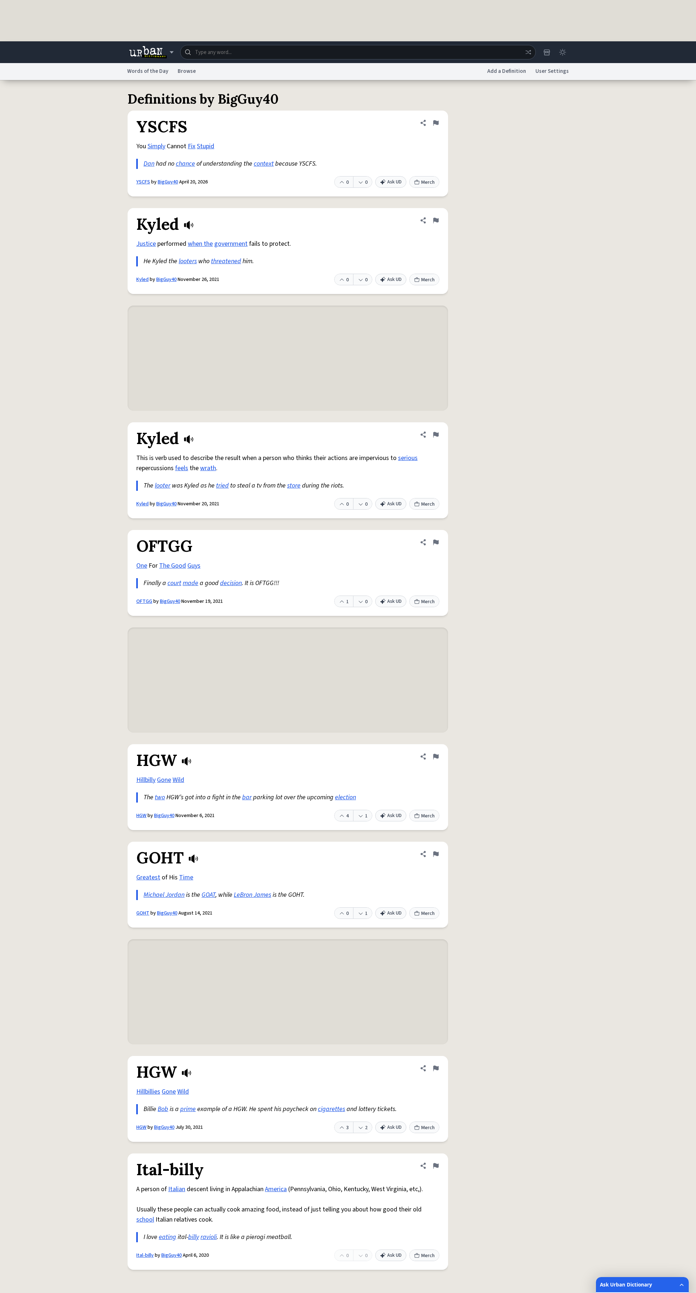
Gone (164, 779)
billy (193, 1237)
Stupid (205, 146)
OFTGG (144, 601)
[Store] (546, 52)
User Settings (552, 71)
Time (186, 877)
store (294, 485)
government (231, 243)
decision (231, 583)
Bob (163, 1109)
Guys (193, 565)
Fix (191, 146)
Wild (178, 779)
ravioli (208, 1237)
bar (247, 797)
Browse (187, 71)
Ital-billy (145, 1255)
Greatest (148, 877)
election (345, 797)
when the (200, 243)
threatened (226, 261)
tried (222, 485)
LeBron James (252, 894)
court (174, 583)
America (276, 1189)
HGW (141, 815)
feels (181, 468)
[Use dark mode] (562, 52)
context (264, 163)
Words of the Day (147, 71)
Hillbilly (146, 779)
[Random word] (528, 52)
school (145, 1219)
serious (408, 458)
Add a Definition (506, 71)
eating (167, 1237)
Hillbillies (148, 1091)
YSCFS (143, 182)
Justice (146, 243)
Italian (176, 1189)
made (190, 583)
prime (188, 1109)
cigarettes (331, 1109)
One (141, 565)
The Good (172, 565)
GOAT (208, 894)
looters (188, 261)
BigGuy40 (168, 182)
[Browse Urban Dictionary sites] (151, 52)
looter (162, 485)
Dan (149, 163)
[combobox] (358, 52)
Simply (156, 146)
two (160, 797)
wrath (208, 468)
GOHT (142, 913)
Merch (428, 182)
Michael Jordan (164, 894)
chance (185, 163)
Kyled (142, 279)
